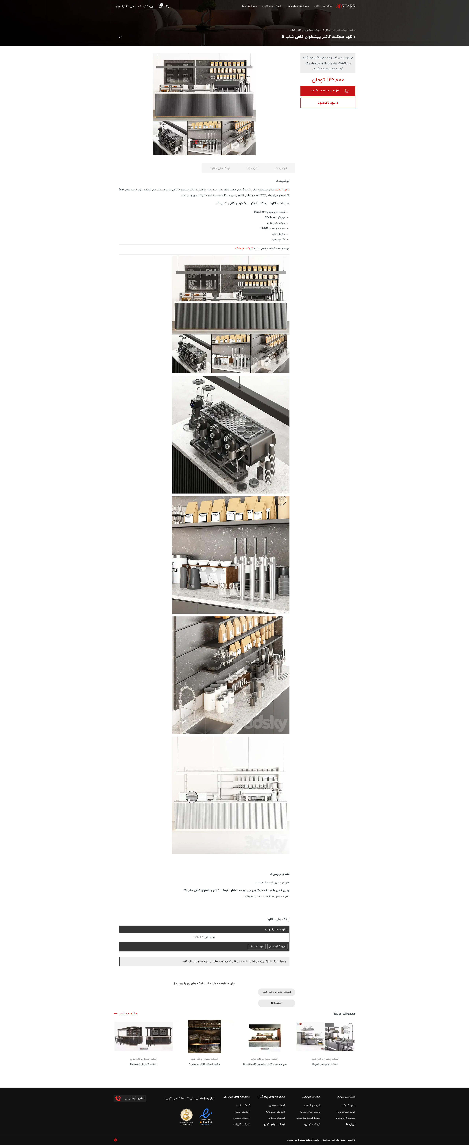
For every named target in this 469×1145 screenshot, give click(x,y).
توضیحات (281, 168)
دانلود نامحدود (328, 103)
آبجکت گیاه (243, 1105)
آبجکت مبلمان (277, 1105)
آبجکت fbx (276, 1003)
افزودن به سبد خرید (325, 90)
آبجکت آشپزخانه (275, 1112)
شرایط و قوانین (312, 1105)
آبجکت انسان (242, 1112)
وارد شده (255, 896)
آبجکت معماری (276, 1118)
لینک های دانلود (220, 168)
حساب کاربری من (345, 1118)
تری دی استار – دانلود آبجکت (320, 1140)
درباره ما (350, 1124)
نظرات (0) (252, 168)
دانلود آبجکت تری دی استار (340, 30)
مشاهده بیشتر (128, 1014)
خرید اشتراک (256, 946)
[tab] (281, 168)
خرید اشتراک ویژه (345, 1112)
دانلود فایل (209, 937)
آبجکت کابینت (241, 1124)
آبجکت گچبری (312, 1124)
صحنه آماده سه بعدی (308, 1118)
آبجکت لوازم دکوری (274, 1124)
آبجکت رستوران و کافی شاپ (306, 30)
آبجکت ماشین (241, 1118)
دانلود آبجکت (282, 190)
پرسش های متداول (309, 1112)
